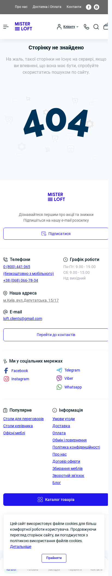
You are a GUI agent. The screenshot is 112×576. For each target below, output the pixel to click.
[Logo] (23, 26)
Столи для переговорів (23, 419)
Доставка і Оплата (47, 7)
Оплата (59, 433)
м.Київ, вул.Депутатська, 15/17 (31, 300)
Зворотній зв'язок (68, 475)
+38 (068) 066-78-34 (20, 280)
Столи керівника (18, 426)
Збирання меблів (67, 468)
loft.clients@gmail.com (22, 318)
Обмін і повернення (69, 440)
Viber (68, 378)
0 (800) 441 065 (16, 267)
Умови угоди (63, 419)
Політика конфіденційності (76, 447)
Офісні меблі (14, 433)
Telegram (72, 370)
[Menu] (6, 27)
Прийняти (54, 558)
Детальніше (20, 546)
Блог (56, 482)
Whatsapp (73, 387)
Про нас (21, 7)
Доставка (61, 426)
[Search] (96, 26)
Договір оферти (66, 461)
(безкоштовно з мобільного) (28, 273)
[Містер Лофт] (56, 197)
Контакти (74, 7)
